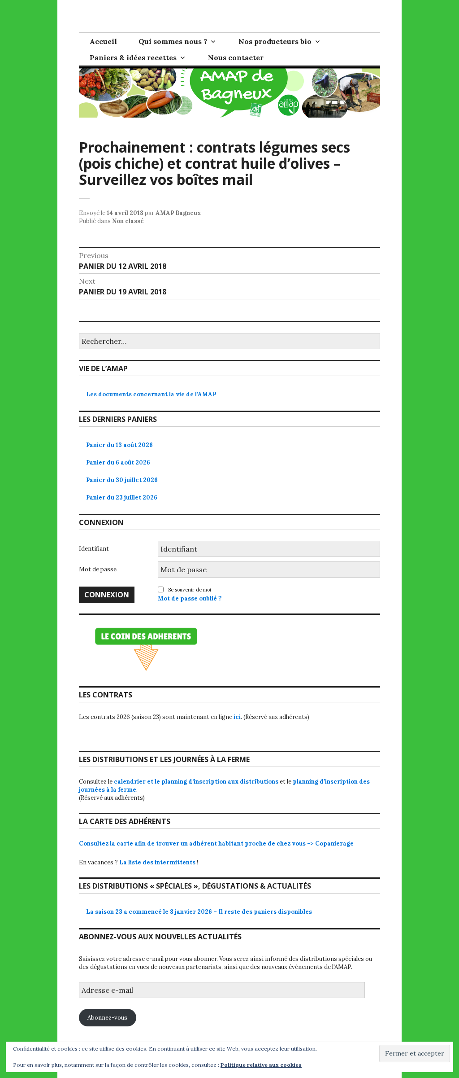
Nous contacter (236, 57)
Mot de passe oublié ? (189, 598)
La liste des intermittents (157, 862)
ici (237, 717)
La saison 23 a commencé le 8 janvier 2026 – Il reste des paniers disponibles (199, 912)
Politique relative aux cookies (261, 1064)
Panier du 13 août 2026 (119, 445)
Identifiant (94, 548)
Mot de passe (98, 569)
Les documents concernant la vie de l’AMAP (151, 394)
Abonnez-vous (107, 1017)
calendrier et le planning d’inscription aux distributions (196, 781)
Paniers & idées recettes (133, 57)
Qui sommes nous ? (173, 41)
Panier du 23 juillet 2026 (121, 497)
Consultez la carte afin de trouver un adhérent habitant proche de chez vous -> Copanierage (216, 843)
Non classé (128, 221)
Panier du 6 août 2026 (118, 462)
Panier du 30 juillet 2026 (122, 480)
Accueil (103, 41)
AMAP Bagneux (178, 213)
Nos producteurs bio (275, 41)
